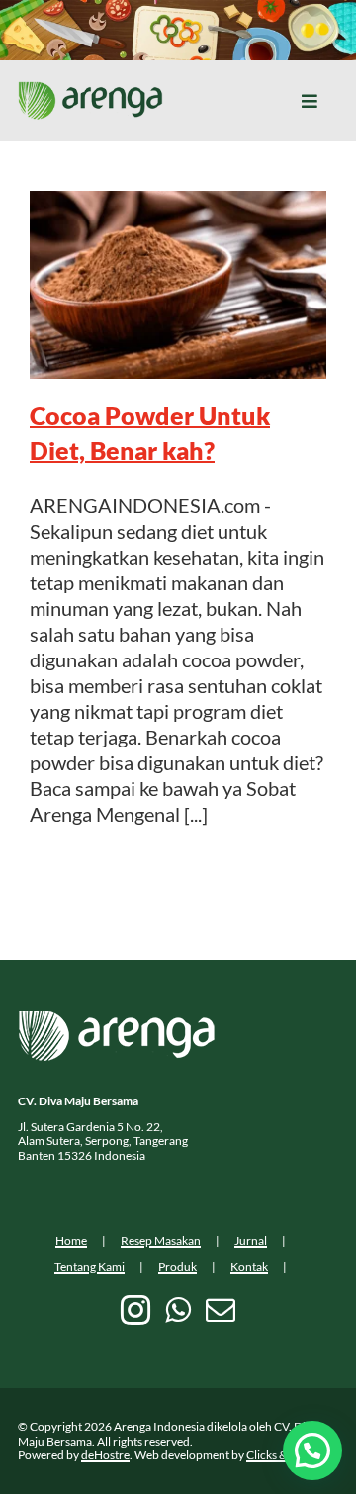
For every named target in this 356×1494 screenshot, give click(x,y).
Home (71, 1240)
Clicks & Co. (276, 1455)
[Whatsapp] (178, 1310)
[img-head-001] (90, 91)
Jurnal (250, 1240)
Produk (177, 1266)
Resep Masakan (161, 1240)
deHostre (105, 1455)
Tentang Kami (89, 1266)
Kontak (249, 1266)
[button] (312, 1450)
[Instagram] (135, 1310)
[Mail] (220, 1310)
